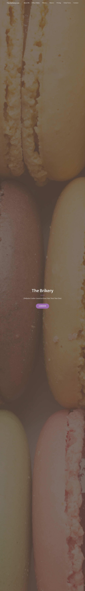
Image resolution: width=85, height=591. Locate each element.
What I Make (36, 3)
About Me (27, 3)
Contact (75, 3)
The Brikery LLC (13, 3)
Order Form (67, 3)
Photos (44, 3)
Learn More (42, 306)
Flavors (51, 3)
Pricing (59, 3)
